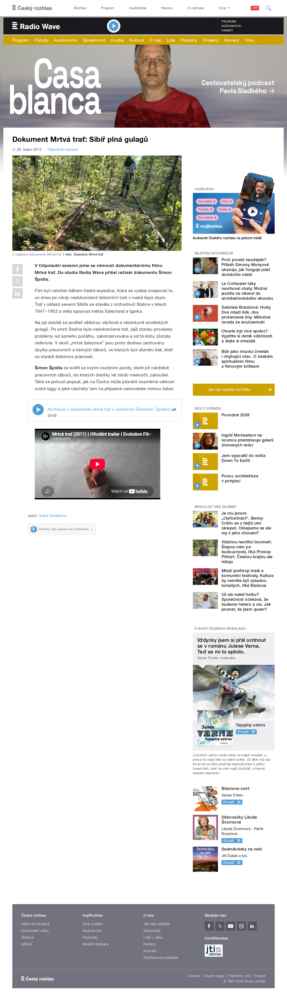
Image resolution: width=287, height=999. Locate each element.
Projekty (211, 40)
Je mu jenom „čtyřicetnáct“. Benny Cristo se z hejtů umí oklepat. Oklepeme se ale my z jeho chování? (246, 523)
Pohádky (203, 209)
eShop (26, 944)
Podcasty (90, 937)
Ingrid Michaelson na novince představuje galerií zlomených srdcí (248, 440)
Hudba (117, 40)
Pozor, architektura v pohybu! (240, 478)
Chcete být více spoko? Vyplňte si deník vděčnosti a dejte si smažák (247, 336)
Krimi (225, 201)
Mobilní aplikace (96, 944)
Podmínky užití (239, 976)
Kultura (137, 40)
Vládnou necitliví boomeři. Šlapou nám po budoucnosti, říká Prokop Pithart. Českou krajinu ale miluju (247, 552)
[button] (173, 410)
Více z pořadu (208, 409)
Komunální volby (35, 931)
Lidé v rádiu (153, 937)
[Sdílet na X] (17, 281)
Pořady (42, 40)
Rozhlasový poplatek (161, 957)
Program (107, 8)
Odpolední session (63, 149)
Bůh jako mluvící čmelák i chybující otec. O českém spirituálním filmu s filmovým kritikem (247, 359)
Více (251, 40)
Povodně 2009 (236, 415)
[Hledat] (269, 8)
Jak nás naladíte (157, 924)
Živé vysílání (205, 217)
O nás (155, 40)
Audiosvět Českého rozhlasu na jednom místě (227, 238)
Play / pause (38, 409)
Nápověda (152, 931)
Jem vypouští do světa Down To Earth (243, 458)
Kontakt (150, 951)
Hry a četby (205, 201)
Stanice (167, 8)
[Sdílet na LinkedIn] (17, 293)
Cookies (194, 976)
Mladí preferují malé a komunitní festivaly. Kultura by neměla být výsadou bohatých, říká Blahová (248, 578)
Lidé (171, 40)
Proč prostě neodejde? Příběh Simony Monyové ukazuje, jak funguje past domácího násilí (246, 267)
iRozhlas (80, 8)
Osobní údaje (214, 976)
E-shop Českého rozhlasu (220, 629)
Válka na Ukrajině (35, 924)
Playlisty (188, 40)
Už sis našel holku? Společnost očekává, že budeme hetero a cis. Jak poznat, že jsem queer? (246, 602)
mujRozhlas (137, 8)
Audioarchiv (231, 26)
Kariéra (149, 944)
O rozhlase (196, 8)
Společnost (94, 40)
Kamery (227, 30)
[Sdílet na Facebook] (17, 269)
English (260, 976)
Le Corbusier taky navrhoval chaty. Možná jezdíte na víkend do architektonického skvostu (247, 291)
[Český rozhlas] (32, 8)
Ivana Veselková (52, 516)
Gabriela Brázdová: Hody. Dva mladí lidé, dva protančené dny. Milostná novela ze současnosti (246, 314)
